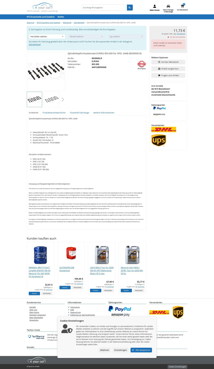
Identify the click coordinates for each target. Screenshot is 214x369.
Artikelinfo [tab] (33, 112)
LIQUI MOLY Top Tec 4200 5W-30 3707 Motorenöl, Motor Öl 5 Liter (102, 270)
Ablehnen (104, 350)
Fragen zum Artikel (170, 75)
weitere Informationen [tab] (103, 112)
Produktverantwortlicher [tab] (54, 112)
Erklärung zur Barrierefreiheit (82, 315)
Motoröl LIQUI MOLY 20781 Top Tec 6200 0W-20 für (132, 270)
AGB (72, 310)
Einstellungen (120, 350)
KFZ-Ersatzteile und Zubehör (41, 16)
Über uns (33, 310)
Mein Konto (34, 312)
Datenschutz (75, 312)
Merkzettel (47, 293)
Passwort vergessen (37, 315)
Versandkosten (49, 289)
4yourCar (30, 22)
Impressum (75, 307)
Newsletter (34, 320)
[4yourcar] (42, 7)
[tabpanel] (86, 172)
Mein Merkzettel (36, 317)
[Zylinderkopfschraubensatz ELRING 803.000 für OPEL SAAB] (45, 71)
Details (34, 293)
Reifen (61, 16)
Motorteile (67, 22)
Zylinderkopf (79, 22)
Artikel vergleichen (170, 68)
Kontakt (32, 307)
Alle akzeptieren (142, 350)
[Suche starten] (130, 8)
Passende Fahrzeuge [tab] (79, 112)
